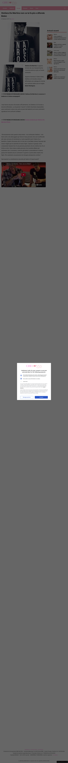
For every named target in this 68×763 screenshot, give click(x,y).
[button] (34, 381)
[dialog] (34, 381)
